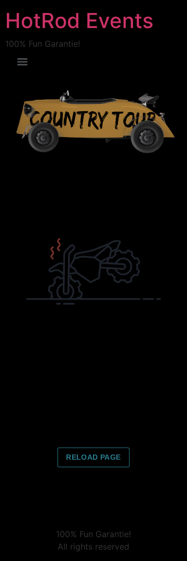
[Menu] (22, 62)
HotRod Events (79, 20)
